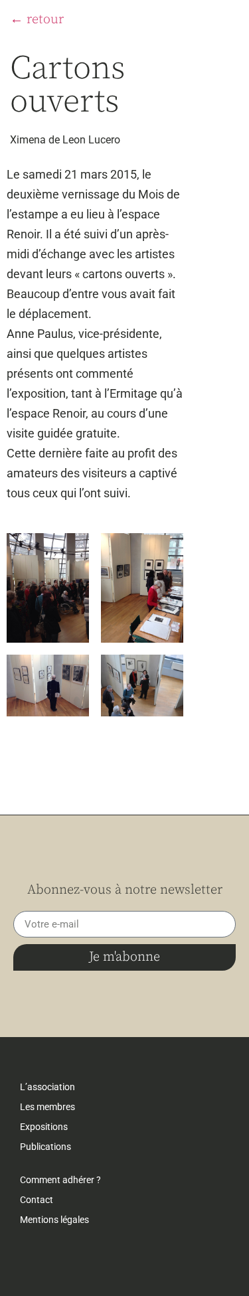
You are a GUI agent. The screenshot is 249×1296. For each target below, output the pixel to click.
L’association (47, 1087)
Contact (36, 1199)
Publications (45, 1146)
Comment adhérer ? (60, 1179)
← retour (37, 19)
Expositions (44, 1126)
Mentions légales (54, 1219)
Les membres (47, 1106)
